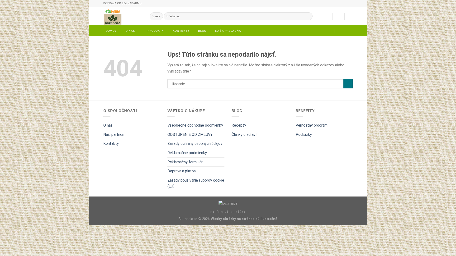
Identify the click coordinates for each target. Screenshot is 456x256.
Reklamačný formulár (185, 162)
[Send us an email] (355, 6)
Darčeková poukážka (227, 212)
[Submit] (308, 16)
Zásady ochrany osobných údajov (194, 143)
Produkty (155, 30)
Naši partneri (113, 134)
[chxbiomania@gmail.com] (329, 31)
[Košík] (350, 16)
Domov (111, 30)
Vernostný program (312, 125)
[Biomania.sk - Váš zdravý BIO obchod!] (123, 16)
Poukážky (304, 134)
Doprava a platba (181, 171)
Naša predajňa (228, 30)
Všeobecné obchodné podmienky (195, 125)
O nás (130, 30)
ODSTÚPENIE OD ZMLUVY (190, 134)
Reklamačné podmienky (187, 153)
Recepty (239, 125)
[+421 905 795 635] (350, 31)
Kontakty (181, 30)
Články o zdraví (244, 134)
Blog (202, 30)
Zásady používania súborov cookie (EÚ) (195, 183)
